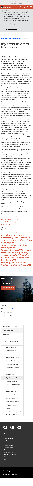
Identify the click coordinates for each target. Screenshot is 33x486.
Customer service (9, 447)
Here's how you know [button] (16, 3)
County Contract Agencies (13, 384)
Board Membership (11, 350)
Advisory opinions (9, 338)
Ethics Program (8, 330)
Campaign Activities (11, 405)
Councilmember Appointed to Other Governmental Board (14, 413)
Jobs (5, 459)
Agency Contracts (11, 408)
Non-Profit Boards (11, 347)
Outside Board (10, 374)
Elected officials (8, 445)
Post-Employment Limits (13, 388)
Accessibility (6, 471)
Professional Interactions (13, 401)
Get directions (8, 288)
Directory (6, 443)
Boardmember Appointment (13, 395)
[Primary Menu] (31, 7)
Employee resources (9, 457)
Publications (6, 334)
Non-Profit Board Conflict (13, 357)
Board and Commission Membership (11, 38)
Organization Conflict (12, 378)
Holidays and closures (10, 454)
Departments (8, 450)
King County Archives (11, 29)
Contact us (7, 440)
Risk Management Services (10, 326)
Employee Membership (12, 398)
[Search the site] (27, 7)
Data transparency (9, 438)
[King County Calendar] (20, 7)
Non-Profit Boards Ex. (12, 354)
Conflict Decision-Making (13, 364)
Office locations (8, 452)
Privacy (6, 436)
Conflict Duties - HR (11, 371)
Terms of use (7, 434)
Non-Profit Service (11, 391)
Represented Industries (12, 381)
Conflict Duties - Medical (12, 367)
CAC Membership (10, 361)
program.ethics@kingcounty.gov (12, 24)
